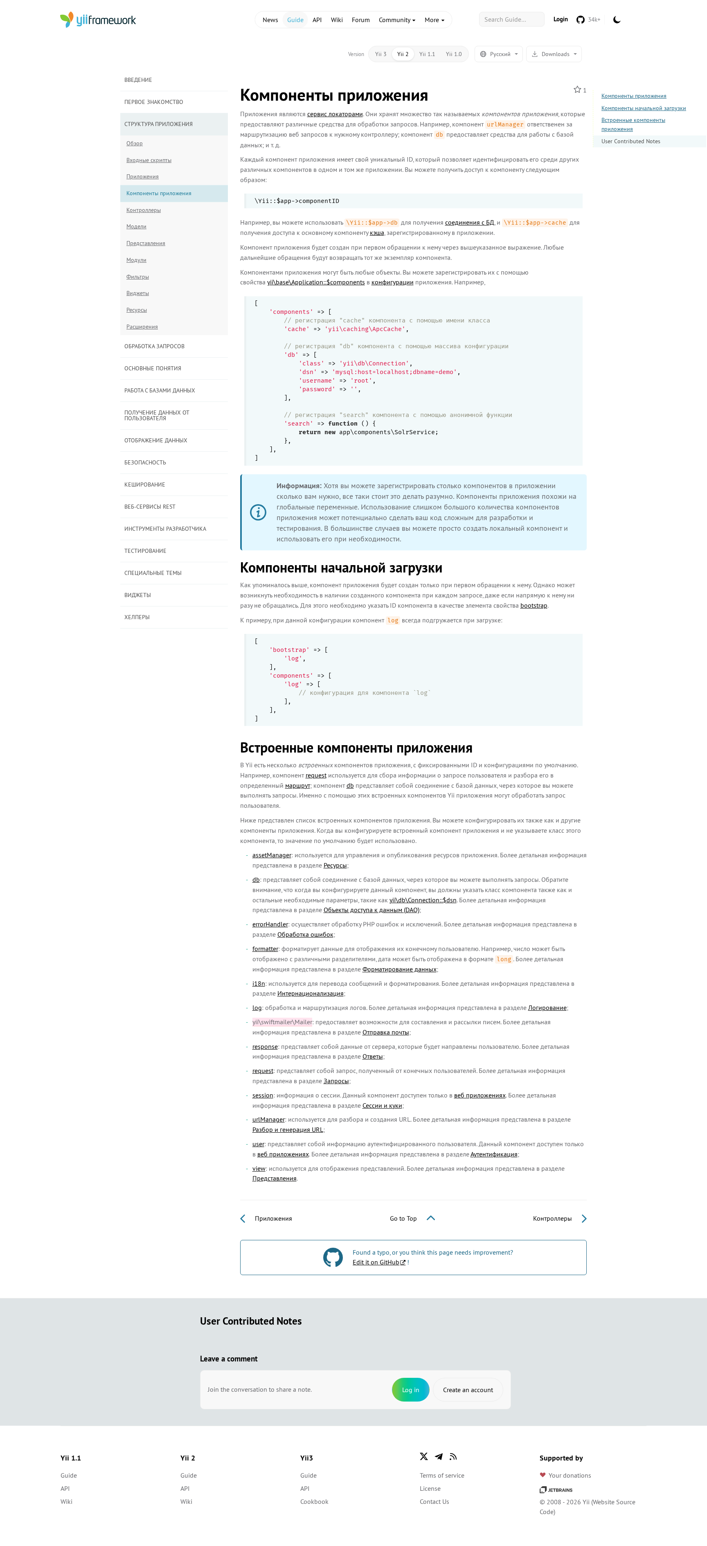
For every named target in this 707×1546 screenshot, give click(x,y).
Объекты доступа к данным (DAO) (371, 910)
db (350, 785)
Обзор (134, 143)
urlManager (268, 1119)
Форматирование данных (400, 969)
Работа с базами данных (159, 390)
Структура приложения (158, 124)
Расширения (142, 326)
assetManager (271, 855)
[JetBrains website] (556, 1489)
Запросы (336, 1081)
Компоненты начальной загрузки (643, 108)
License (430, 1488)
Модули (136, 260)
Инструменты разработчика (165, 528)
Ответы (373, 1056)
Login (561, 19)
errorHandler (270, 924)
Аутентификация (494, 1154)
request (316, 775)
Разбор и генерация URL (287, 1129)
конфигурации (393, 282)
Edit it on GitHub (376, 1262)
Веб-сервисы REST (150, 506)
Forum (361, 20)
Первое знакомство (153, 102)
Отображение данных (155, 440)
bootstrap (533, 605)
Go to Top (404, 1218)
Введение (138, 79)
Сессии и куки (382, 1105)
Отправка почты (386, 1032)
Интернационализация (310, 993)
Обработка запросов (154, 346)
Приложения (142, 176)
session (262, 1095)
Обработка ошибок (305, 934)
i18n (258, 983)
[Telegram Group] (439, 1456)
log (257, 1007)
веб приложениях (480, 1095)
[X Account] (424, 1456)
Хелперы (137, 617)
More (433, 20)
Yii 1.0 (454, 54)
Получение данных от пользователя (156, 415)
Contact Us (434, 1501)
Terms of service (442, 1475)
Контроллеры (143, 210)
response (265, 1046)
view (259, 1168)
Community (395, 20)
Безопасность (145, 462)
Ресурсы (136, 309)
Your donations (570, 1475)
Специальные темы (153, 573)
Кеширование (144, 484)
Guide (295, 20)
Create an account (468, 1390)
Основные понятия (152, 368)
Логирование (547, 1007)
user (258, 1144)
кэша (377, 232)
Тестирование (145, 550)
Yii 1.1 (427, 54)
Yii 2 (403, 54)
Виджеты (137, 293)
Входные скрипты (148, 160)
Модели (136, 226)
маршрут (297, 785)
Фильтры (137, 276)
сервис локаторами (335, 114)
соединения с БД (469, 222)
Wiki (337, 20)
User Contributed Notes (630, 141)
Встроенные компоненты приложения (633, 124)
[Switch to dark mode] (617, 19)
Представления (145, 243)
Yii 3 (381, 54)
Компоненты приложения (633, 95)
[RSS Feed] (453, 1456)
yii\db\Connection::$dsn (423, 900)
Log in (410, 1390)
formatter (265, 948)
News (270, 20)
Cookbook (314, 1501)
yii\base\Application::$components (316, 282)
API (317, 20)
